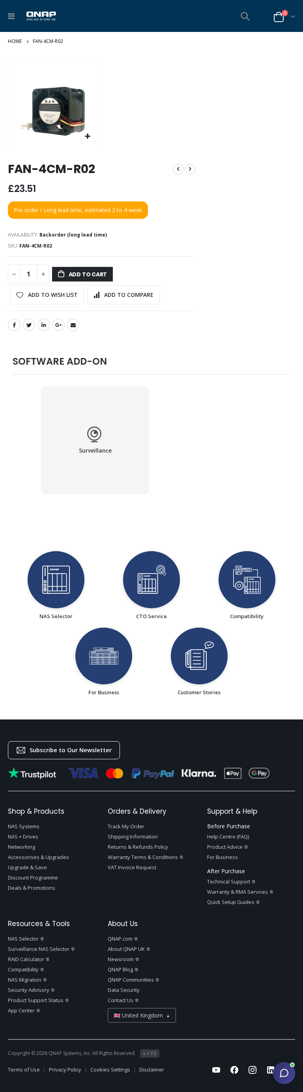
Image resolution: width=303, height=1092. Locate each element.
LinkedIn (43, 325)
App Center (21, 1010)
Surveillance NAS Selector (38, 948)
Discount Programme (33, 877)
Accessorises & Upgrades (38, 857)
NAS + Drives (23, 836)
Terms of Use (24, 1069)
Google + (58, 325)
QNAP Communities (131, 979)
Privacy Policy (65, 1069)
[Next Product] (190, 169)
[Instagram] (252, 1070)
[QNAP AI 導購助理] (284, 1073)
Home (15, 41)
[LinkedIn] (270, 1070)
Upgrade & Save (27, 867)
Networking (21, 846)
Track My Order (126, 826)
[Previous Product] (178, 169)
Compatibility (23, 969)
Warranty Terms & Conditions (143, 857)
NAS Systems (23, 826)
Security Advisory (28, 989)
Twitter (28, 325)
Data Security (124, 989)
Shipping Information (133, 836)
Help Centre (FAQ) (228, 836)
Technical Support (228, 881)
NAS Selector (23, 938)
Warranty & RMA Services (237, 891)
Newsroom (121, 959)
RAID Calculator (26, 959)
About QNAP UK (126, 948)
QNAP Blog (120, 969)
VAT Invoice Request (132, 867)
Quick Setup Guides (230, 902)
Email (73, 325)
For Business (222, 857)
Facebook (14, 325)
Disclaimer (151, 1069)
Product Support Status (36, 1000)
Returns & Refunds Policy (138, 846)
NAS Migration (24, 979)
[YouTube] (216, 1070)
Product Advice (225, 846)
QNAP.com (120, 938)
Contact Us (120, 1000)
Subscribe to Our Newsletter (71, 750)
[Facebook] (234, 1070)
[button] (87, 138)
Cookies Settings (110, 1069)
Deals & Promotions (31, 887)
